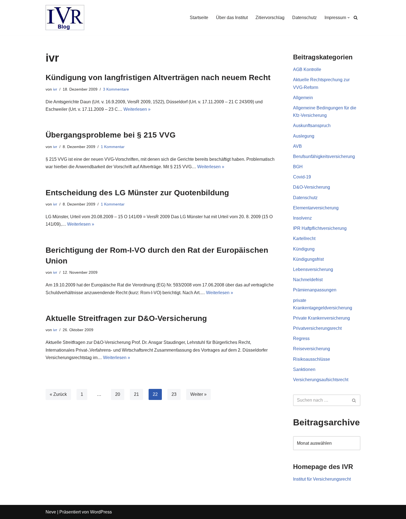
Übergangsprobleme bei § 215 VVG (111, 135)
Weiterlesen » (137, 109)
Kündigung (304, 249)
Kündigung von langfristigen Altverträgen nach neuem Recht (158, 77)
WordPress (101, 512)
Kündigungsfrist (308, 259)
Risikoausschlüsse (311, 359)
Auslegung (303, 136)
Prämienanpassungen (314, 290)
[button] (348, 18)
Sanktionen (304, 369)
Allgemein (303, 97)
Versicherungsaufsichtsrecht (320, 379)
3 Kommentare (116, 89)
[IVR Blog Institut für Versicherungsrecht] (65, 17)
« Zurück (58, 394)
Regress (301, 338)
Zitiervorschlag (269, 17)
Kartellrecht (304, 238)
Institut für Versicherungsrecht (322, 479)
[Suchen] (356, 17)
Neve (51, 512)
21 (136, 394)
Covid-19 (302, 177)
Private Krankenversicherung (321, 318)
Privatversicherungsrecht (317, 328)
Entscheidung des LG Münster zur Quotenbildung (137, 192)
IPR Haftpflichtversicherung (320, 228)
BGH (298, 166)
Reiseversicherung (311, 348)
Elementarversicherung (316, 208)
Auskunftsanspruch (312, 125)
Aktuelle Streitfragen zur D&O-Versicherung (126, 318)
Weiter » (198, 394)
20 (117, 394)
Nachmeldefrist (308, 279)
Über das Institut (232, 17)
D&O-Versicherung (311, 187)
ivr (55, 89)
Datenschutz (304, 17)
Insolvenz (302, 218)
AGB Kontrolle (307, 69)
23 (174, 394)
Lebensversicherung (313, 269)
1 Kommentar (113, 146)
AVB (297, 146)
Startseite (199, 17)
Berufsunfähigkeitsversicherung (324, 156)
